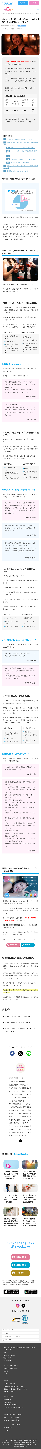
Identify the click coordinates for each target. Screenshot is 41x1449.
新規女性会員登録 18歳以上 (10, 1365)
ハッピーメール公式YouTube (11, 1420)
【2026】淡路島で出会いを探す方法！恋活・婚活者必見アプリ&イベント (29, 1175)
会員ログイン (7, 1371)
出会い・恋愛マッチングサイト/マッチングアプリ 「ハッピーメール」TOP (20, 1348)
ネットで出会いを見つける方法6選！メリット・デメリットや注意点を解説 (29, 1199)
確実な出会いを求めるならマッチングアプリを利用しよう (20, 167)
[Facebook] (12, 1053)
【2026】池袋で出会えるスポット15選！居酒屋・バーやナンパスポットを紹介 (29, 1223)
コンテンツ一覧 (7, 1427)
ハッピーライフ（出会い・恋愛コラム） (14, 1407)
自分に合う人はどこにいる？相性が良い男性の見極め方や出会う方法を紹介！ (11, 1222)
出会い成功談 (7, 1399)
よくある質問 (7, 1360)
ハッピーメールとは (8, 1352)
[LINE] (28, 1053)
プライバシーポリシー (9, 1383)
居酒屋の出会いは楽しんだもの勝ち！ (17, 171)
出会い (38, 13)
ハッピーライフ (28, 13)
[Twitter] (20, 1053)
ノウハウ (6, 29)
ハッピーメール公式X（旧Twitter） (12, 1414)
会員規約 (5, 1380)
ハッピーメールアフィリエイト (11, 1424)
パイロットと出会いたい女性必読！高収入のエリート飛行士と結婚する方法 (11, 1175)
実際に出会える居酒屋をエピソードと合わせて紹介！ (20, 143)
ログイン (20, 1273)
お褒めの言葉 (7, 1402)
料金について (7, 1358)
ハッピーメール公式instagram (11, 1417)
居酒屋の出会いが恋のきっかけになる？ (18, 139)
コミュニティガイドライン (10, 1391)
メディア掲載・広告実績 (10, 1405)
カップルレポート (8, 1396)
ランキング (6, 1333)
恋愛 (13, 29)
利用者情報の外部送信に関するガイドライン (15, 1389)
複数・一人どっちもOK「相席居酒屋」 (21, 148)
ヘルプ (5, 1373)
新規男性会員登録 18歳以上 (10, 1368)
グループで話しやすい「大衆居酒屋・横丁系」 (21, 152)
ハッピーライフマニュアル (11, 1336)
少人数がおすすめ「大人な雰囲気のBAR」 (22, 159)
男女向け (20, 29)
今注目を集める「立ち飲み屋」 (18, 163)
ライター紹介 (7, 1340)
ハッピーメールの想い (9, 1355)
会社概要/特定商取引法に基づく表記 (13, 1386)
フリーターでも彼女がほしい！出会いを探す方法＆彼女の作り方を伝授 (11, 1199)
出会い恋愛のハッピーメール (11, 13)
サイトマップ (7, 1430)
